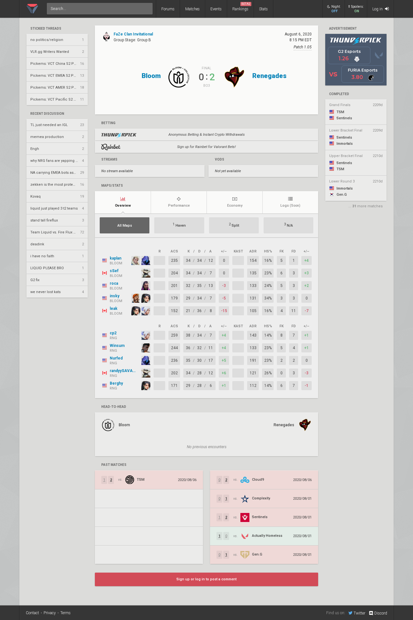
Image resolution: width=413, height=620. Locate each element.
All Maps (124, 225)
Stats (263, 9)
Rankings (241, 6)
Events (216, 9)
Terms (65, 613)
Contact (32, 613)
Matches (192, 9)
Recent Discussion (47, 113)
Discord (380, 613)
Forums (168, 9)
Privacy (50, 613)
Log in (378, 9)
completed (339, 94)
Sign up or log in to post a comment (206, 579)
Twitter (359, 613)
